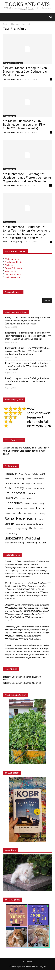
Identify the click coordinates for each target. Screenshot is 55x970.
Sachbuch (9, 523)
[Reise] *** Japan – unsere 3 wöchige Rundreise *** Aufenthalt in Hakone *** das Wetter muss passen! (27, 381)
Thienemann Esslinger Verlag (16, 529)
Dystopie (30, 483)
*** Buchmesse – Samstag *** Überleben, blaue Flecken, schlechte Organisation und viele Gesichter (27, 177)
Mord (30, 513)
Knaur (27, 504)
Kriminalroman (21, 509)
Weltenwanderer (12, 259)
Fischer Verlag (39, 488)
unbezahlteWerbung (14, 542)
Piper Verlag (39, 514)
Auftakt (35, 474)
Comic (28, 479)
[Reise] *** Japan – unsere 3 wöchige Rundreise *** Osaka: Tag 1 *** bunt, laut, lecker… (26, 635)
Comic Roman (38, 479)
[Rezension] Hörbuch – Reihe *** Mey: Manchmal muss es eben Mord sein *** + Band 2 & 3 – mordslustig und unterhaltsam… (27, 351)
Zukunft (42, 542)
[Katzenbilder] (27, 872)
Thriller (33, 528)
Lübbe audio (10, 513)
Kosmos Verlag (38, 503)
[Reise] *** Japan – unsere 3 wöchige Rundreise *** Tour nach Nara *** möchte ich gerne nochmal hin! (27, 654)
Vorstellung (32, 542)
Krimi (9, 508)
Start (5, 24)
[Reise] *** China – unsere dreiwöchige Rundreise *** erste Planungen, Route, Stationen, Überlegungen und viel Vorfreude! (27, 320)
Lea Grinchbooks (13, 274)
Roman (41, 519)
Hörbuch (11, 497)
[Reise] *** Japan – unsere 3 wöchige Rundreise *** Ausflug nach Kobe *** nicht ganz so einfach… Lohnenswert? (28, 366)
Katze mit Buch (12, 271)
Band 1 (43, 473)
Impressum (27, 961)
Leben (31, 509)
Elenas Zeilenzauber (14, 268)
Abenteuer (11, 473)
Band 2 (8, 479)
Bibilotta (9, 265)
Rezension (26, 518)
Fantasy (18, 488)
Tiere (42, 529)
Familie (8, 488)
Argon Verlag (24, 474)
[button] (51, 17)
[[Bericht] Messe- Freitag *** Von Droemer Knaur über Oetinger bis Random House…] (27, 49)
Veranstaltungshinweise (13, 63)
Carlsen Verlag (18, 479)
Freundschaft (15, 492)
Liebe (40, 508)
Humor (31, 493)
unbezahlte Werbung (22, 538)
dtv (23, 483)
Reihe (9, 518)
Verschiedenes (9, 116)
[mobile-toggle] (5, 17)
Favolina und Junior (14, 262)
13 (50, 185)
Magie (21, 513)
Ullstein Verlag (11, 533)
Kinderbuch (14, 503)
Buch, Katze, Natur (14, 277)
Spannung (20, 524)
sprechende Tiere (35, 524)
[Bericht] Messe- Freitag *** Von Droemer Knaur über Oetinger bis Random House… (25, 71)
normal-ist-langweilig (12, 79)
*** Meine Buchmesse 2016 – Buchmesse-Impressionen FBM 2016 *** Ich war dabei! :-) (24, 124)
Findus (28, 488)
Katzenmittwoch (27, 498)
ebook (39, 483)
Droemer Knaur (12, 483)
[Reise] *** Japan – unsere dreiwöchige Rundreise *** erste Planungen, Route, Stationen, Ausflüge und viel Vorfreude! (27, 573)
